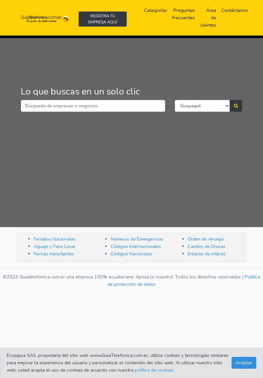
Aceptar (244, 362)
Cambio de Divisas (206, 246)
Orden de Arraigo (206, 239)
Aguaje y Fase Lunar (55, 246)
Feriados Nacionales (55, 239)
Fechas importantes (54, 254)
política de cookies (154, 370)
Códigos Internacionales (136, 246)
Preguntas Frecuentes (185, 14)
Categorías (157, 10)
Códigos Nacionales (131, 254)
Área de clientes (208, 17)
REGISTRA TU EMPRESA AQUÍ (102, 19)
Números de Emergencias (137, 239)
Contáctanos (234, 10)
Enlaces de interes (206, 254)
